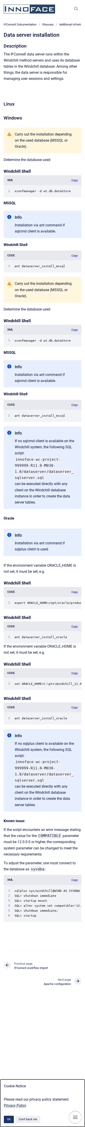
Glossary (47, 24)
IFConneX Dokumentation (20, 24)
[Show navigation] (75, 1117)
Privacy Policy (15, 1105)
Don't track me (28, 1119)
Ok (9, 1119)
